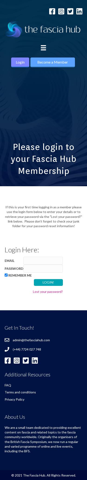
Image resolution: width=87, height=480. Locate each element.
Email (9, 261)
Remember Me (20, 275)
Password (14, 268)
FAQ (8, 385)
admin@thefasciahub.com (31, 340)
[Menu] (43, 48)
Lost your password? (48, 292)
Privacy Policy (14, 399)
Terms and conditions (20, 392)
